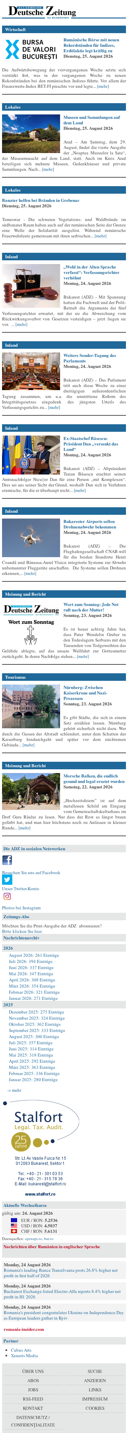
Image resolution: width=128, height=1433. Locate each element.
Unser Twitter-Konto (20, 888)
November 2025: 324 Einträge (37, 1018)
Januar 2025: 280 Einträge (33, 1079)
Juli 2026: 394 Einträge (31, 961)
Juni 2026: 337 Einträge (31, 967)
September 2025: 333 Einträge (37, 1030)
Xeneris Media (24, 1355)
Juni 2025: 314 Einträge (31, 1048)
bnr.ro (49, 1238)
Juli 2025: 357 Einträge (31, 1042)
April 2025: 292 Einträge (32, 1061)
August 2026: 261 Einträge (34, 955)
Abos (33, 1380)
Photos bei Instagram (21, 908)
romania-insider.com (24, 1329)
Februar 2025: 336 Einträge (34, 1073)
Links (95, 1390)
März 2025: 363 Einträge (32, 1067)
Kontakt (33, 1408)
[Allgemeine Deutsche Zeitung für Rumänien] (49, 12)
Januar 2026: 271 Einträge (33, 998)
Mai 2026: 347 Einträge (31, 973)
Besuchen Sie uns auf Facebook (31, 872)
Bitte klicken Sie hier (21, 931)
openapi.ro (33, 1238)
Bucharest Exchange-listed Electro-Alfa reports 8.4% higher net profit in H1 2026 (62, 1294)
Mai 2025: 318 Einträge (31, 1055)
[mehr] (102, 86)
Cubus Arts (21, 1350)
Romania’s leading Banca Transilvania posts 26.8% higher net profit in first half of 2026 (61, 1273)
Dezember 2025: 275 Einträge (36, 1012)
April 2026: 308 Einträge (32, 979)
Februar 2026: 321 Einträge (34, 992)
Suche (95, 1371)
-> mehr (14, 1090)
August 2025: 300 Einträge (34, 1036)
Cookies (95, 1408)
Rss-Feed (33, 1399)
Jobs (33, 1390)
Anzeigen (95, 1380)
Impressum (95, 1399)
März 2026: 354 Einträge (32, 986)
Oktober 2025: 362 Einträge (35, 1024)
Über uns (33, 1371)
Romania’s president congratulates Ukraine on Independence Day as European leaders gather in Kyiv (64, 1315)
